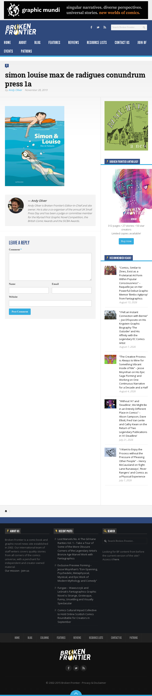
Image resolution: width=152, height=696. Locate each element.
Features (54, 42)
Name (12, 283)
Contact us (122, 42)
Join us (25, 570)
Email (55, 283)
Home (7, 42)
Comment (15, 249)
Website (13, 296)
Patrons (26, 51)
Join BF (142, 42)
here (116, 559)
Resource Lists (97, 42)
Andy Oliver (15, 90)
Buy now (126, 241)
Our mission (12, 570)
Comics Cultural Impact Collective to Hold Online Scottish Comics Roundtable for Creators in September (77, 616)
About (23, 42)
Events (8, 51)
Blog (37, 42)
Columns (44, 638)
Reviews (73, 42)
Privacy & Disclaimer (94, 683)
